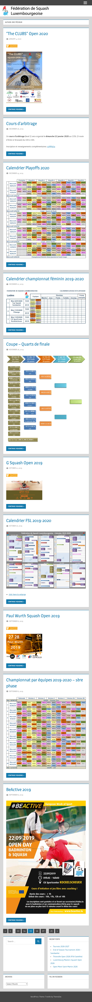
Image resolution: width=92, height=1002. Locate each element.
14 (24, 931)
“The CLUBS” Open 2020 (27, 33)
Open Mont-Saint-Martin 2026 (65, 966)
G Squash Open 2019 (24, 462)
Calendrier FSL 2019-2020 (28, 520)
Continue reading (15, 109)
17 (43, 931)
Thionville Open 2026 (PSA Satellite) (67, 956)
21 (51, 931)
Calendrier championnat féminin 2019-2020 (45, 278)
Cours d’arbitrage (21, 123)
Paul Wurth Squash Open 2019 (33, 615)
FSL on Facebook (55, 977)
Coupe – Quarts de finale (28, 344)
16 (37, 931)
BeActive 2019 (18, 789)
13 (18, 931)
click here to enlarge (17, 594)
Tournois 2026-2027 (61, 946)
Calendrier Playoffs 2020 (27, 167)
